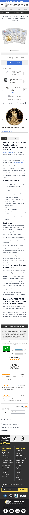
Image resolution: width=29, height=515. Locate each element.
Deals (18, 9)
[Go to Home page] (12, 5)
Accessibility (5, 470)
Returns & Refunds (7, 460)
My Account (5, 453)
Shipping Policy (6, 457)
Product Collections (19, 478)
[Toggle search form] (22, 5)
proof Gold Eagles (18, 162)
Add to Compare (15, 99)
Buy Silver (18, 465)
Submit (23, 490)
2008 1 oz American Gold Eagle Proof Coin (13, 127)
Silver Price (19, 453)
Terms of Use (6, 465)
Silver (4, 9)
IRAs (25, 9)
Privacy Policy (6, 467)
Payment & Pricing (7, 462)
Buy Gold (18, 467)
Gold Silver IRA (20, 460)
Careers (18, 472)
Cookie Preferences (5, 473)
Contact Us (5, 455)
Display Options (6, 412)
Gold (11, 9)
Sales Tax (4, 476)
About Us (18, 470)
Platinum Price (20, 455)
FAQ (17, 475)
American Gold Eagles (8, 152)
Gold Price (19, 450)
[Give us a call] (24, 5)
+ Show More (4, 430)
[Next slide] (26, 119)
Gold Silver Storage (21, 458)
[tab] (10, 50)
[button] (14, 36)
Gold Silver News (20, 463)
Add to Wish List (15, 96)
